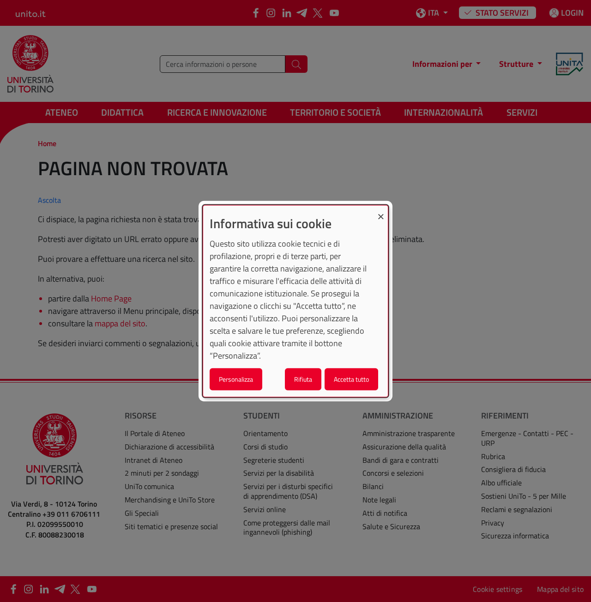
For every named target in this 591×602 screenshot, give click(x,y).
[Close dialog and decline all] (381, 211)
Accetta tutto (351, 379)
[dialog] (295, 301)
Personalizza (236, 379)
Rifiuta (303, 379)
